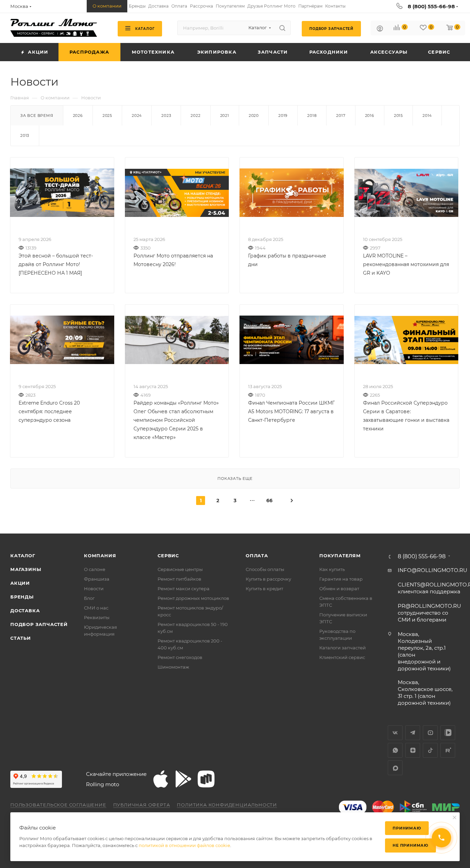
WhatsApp (395, 750)
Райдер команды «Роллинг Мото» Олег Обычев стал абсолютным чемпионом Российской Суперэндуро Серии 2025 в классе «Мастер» (176, 420)
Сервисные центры (180, 569)
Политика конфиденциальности (227, 804)
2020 (254, 115)
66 (269, 500)
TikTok (430, 750)
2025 (107, 115)
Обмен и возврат (339, 588)
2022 (195, 115)
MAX (395, 767)
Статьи (20, 638)
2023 (166, 115)
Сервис (168, 555)
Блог (89, 598)
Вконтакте (395, 732)
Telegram (412, 732)
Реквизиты (96, 617)
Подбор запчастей (39, 624)
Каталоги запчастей (342, 647)
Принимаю (407, 828)
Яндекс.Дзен (412, 750)
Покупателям (340, 555)
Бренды (22, 597)
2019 (283, 115)
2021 (224, 115)
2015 (398, 115)
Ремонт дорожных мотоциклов (193, 598)
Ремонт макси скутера (184, 588)
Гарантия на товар (341, 579)
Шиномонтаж (173, 667)
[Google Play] (183, 779)
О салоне (94, 569)
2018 (312, 115)
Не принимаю (410, 845)
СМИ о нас (96, 608)
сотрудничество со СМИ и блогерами (429, 613)
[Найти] (282, 28)
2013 (24, 135)
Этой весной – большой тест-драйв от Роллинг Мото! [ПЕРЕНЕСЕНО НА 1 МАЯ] (56, 264)
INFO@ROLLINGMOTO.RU (432, 570)
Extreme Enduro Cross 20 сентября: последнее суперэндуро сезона (49, 411)
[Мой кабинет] (380, 29)
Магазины (25, 569)
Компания (100, 555)
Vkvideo (447, 732)
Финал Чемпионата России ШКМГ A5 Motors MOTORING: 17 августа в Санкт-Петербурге (291, 411)
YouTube (430, 732)
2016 (369, 115)
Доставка (25, 610)
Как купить (332, 569)
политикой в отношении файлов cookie (184, 845)
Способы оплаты (265, 569)
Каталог (22, 555)
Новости (94, 588)
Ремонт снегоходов (180, 657)
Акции (20, 583)
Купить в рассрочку (268, 579)
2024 (137, 115)
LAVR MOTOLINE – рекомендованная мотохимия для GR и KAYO (406, 264)
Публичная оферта (141, 804)
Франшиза (96, 579)
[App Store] (160, 779)
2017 (340, 115)
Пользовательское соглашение (58, 804)
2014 (427, 115)
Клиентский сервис (342, 657)
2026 (78, 115)
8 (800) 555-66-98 (431, 6)
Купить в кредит (264, 588)
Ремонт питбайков (179, 579)
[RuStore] (206, 779)
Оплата (257, 555)
